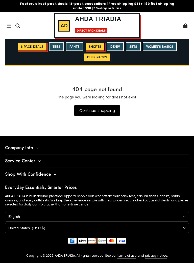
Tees (56, 46)
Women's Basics (159, 46)
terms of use (126, 255)
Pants (74, 46)
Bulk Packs (97, 57)
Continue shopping (97, 110)
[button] (8, 25)
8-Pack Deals (32, 46)
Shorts (95, 46)
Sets (133, 46)
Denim (115, 46)
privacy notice (156, 255)
